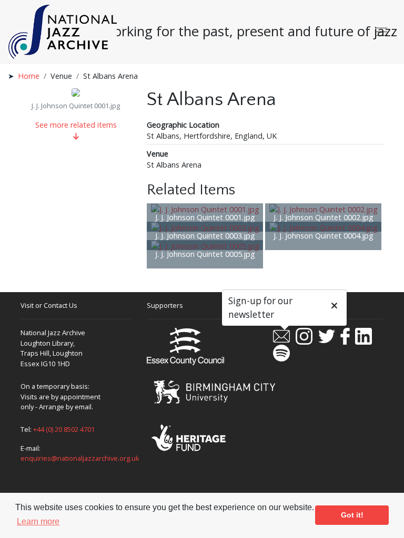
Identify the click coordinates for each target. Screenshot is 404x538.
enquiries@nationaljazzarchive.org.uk (80, 458)
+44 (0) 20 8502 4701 (64, 429)
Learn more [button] (38, 521)
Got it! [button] (352, 515)
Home (28, 76)
